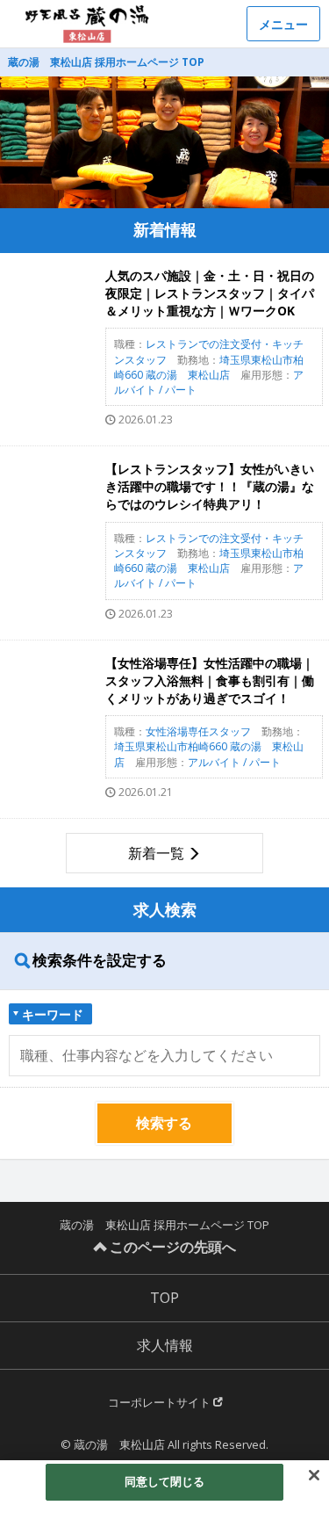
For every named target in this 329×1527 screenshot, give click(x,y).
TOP (164, 1297)
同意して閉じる (165, 1481)
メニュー (283, 24)
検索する (164, 1123)
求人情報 (165, 1345)
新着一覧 (156, 853)
